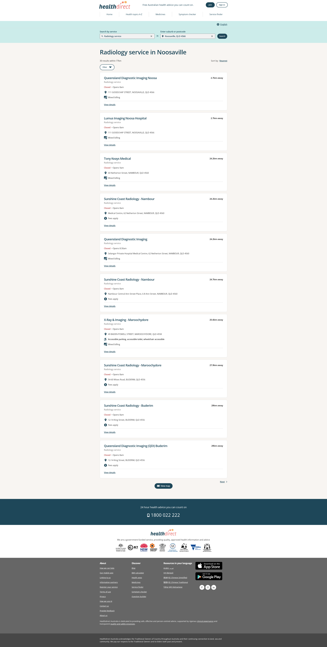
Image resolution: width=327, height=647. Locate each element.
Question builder (139, 596)
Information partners (109, 582)
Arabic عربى (169, 568)
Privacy (103, 596)
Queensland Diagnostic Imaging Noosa (130, 78)
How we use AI (106, 601)
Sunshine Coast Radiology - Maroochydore (132, 365)
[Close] (151, 36)
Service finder (216, 14)
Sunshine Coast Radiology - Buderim (128, 405)
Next (222, 481)
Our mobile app (106, 573)
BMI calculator (138, 573)
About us (103, 615)
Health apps (137, 577)
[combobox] (104, 8)
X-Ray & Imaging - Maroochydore (126, 320)
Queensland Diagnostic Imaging (125, 239)
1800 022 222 (165, 515)
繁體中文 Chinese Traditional (176, 582)
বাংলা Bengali (168, 573)
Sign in (222, 5)
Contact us (104, 606)
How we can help (107, 568)
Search (222, 36)
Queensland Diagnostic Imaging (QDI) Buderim (135, 446)
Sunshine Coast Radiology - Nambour (129, 199)
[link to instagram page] (207, 587)
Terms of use (105, 592)
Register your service (109, 587)
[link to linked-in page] (213, 587)
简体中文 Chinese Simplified (175, 577)
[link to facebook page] (202, 587)
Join (210, 5)
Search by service (108, 31)
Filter (108, 67)
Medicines (160, 14)
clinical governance (205, 621)
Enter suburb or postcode (172, 31)
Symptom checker (187, 14)
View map (167, 486)
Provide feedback (107, 611)
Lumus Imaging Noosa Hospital (125, 118)
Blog (133, 568)
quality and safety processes (122, 624)
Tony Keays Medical (117, 158)
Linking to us (105, 577)
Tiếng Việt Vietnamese (173, 587)
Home (109, 14)
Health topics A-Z (134, 14)
